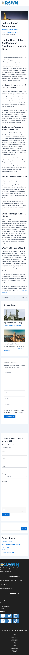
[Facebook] (3, 616)
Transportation (14, 639)
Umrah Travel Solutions (8, 552)
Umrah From (14, 636)
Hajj (1, 604)
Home (1, 597)
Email (3, 458)
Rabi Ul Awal (5, 547)
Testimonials (14, 647)
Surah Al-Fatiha (6, 549)
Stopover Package (7, 541)
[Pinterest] (9, 621)
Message (4, 481)
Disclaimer (14, 651)
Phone (3, 466)
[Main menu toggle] (25, 3)
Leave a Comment (8, 349)
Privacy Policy (14, 648)
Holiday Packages (5, 606)
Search (4, 526)
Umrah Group (3, 601)
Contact (2, 608)
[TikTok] (16, 621)
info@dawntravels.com (6, 588)
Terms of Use (14, 650)
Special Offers (14, 640)
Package (4, 474)
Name (3, 451)
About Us (14, 643)
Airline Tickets (14, 637)
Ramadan (2, 603)
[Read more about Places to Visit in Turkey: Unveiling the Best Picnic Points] (14, 335)
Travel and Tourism (8, 325)
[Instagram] (3, 621)
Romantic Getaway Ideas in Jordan (11, 544)
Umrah (2, 599)
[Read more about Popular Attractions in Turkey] (14, 314)
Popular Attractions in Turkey (13, 323)
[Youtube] (16, 616)
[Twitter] (9, 616)
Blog (15, 642)
